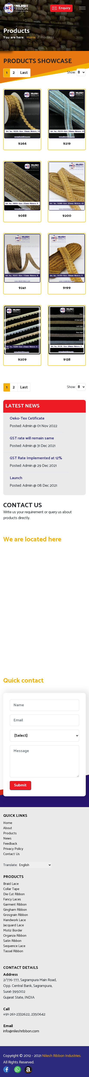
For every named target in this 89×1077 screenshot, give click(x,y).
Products (10, 833)
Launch (16, 478)
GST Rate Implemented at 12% (36, 458)
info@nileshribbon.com (21, 1031)
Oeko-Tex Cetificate (27, 418)
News (7, 838)
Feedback (10, 843)
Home (31, 37)
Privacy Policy (13, 849)
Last (24, 73)
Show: (71, 72)
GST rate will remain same (32, 438)
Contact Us (11, 854)
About (7, 828)
